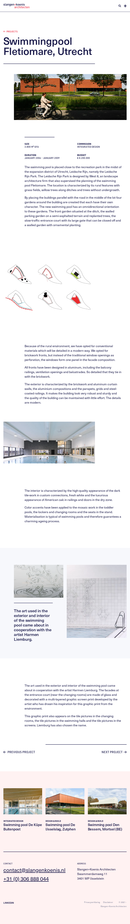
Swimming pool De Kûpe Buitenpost (22, 826)
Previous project (21, 752)
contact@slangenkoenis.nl (34, 869)
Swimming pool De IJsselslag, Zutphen (60, 826)
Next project (112, 752)
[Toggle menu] (125, 6)
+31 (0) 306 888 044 (26, 878)
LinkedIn (8, 902)
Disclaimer (108, 902)
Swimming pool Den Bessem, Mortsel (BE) (105, 826)
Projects (12, 31)
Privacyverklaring (92, 902)
